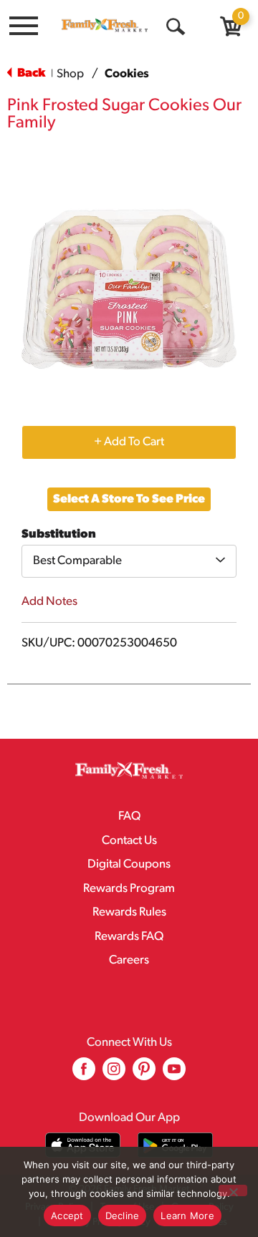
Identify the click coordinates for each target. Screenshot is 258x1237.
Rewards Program (129, 889)
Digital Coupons (129, 864)
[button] (129, 441)
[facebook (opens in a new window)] (83, 1074)
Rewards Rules (129, 912)
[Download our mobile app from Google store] (175, 1145)
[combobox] (129, 561)
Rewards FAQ (129, 937)
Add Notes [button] (49, 602)
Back (30, 73)
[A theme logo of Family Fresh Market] (105, 25)
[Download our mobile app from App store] (82, 1145)
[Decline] (233, 1190)
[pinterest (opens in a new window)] (144, 1074)
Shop (70, 74)
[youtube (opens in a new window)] (174, 1074)
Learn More (187, 1215)
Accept (67, 1215)
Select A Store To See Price (129, 499)
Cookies (127, 74)
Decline (122, 1215)
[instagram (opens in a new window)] (113, 1074)
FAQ (129, 816)
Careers (129, 960)
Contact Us (129, 841)
